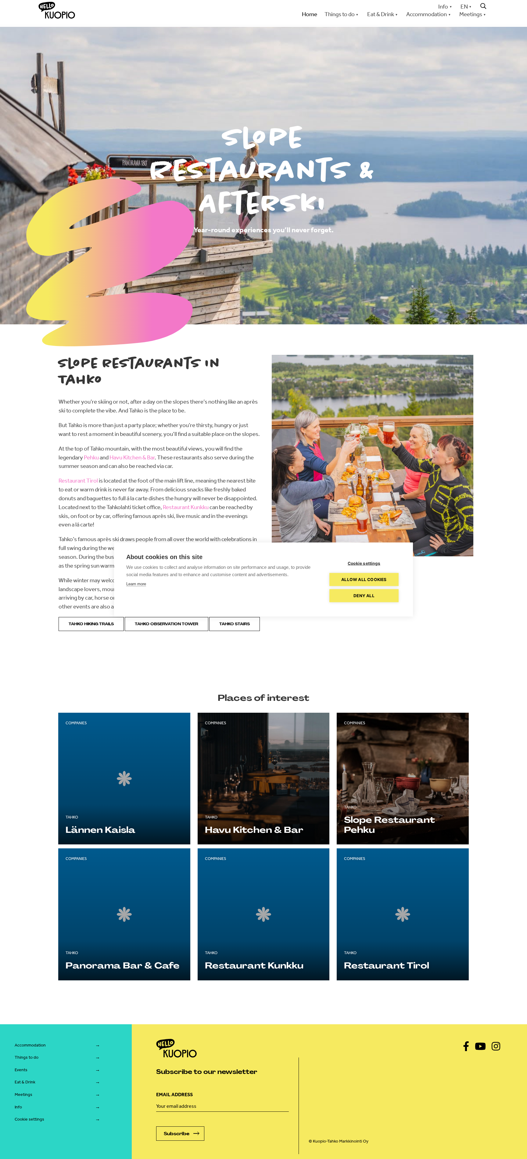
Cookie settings (29, 1119)
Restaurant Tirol (78, 480)
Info (443, 6)
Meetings (23, 1094)
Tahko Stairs (234, 624)
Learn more (136, 584)
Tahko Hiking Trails (91, 624)
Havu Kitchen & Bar (132, 457)
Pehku (91, 457)
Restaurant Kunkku (186, 507)
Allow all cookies (363, 579)
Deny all (364, 595)
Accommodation (30, 1045)
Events (21, 1069)
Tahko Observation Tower (166, 624)
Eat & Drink (25, 1082)
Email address (174, 1094)
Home (309, 14)
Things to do (26, 1057)
